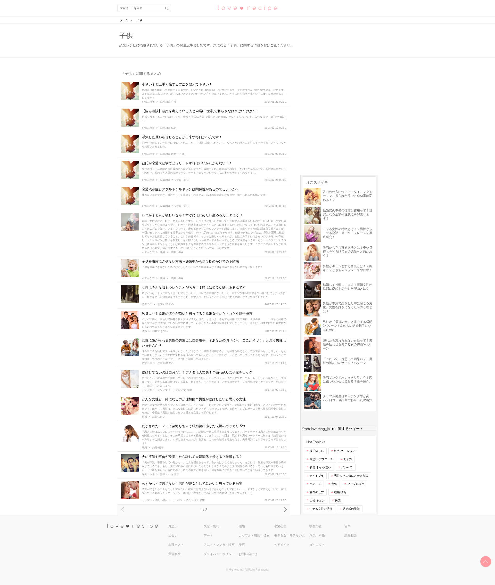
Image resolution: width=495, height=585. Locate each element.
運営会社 (174, 554)
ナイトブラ (317, 475)
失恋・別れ (211, 526)
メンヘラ (347, 467)
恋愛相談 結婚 (168, 128)
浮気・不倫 (148, 474)
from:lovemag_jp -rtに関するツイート (332, 428)
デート (208, 535)
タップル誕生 (355, 483)
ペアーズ (315, 483)
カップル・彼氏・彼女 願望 (189, 500)
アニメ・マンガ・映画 (219, 545)
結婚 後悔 (157, 447)
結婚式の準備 (351, 508)
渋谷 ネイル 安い (345, 450)
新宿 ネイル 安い (320, 467)
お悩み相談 (148, 102)
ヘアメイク (282, 545)
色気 (334, 483)
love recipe (137, 526)
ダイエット (317, 545)
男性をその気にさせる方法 (351, 475)
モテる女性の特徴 (321, 508)
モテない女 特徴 (182, 390)
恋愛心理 (147, 304)
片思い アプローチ (321, 459)
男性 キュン (317, 500)
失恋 (338, 500)
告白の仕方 (317, 492)
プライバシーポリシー (219, 554)
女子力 (347, 459)
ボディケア (148, 252)
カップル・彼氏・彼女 (155, 500)
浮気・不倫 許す (169, 474)
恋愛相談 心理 (168, 102)
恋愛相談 (350, 535)
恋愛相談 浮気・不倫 (172, 154)
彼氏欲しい (317, 450)
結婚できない (160, 331)
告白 (347, 526)
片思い (173, 526)
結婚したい (158, 417)
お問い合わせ (248, 554)
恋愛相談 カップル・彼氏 (174, 180)
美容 (162, 252)
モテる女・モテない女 (155, 390)
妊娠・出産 (177, 252)
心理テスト (176, 545)
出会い (173, 535)
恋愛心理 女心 (166, 304)
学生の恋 (315, 526)
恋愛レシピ (247, 8)
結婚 (144, 331)
